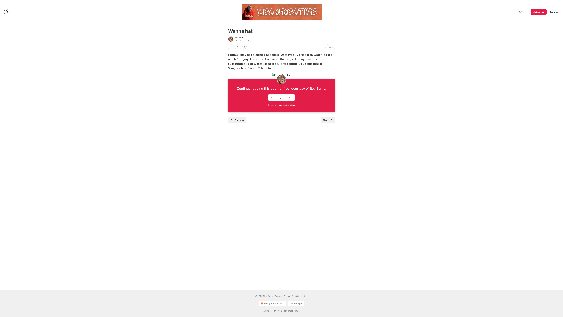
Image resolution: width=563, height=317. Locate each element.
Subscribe (538, 11)
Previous (239, 119)
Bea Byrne (240, 38)
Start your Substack (274, 303)
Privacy (278, 296)
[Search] (520, 12)
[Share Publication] (527, 12)
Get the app (296, 303)
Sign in (554, 11)
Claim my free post (281, 97)
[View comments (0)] (238, 47)
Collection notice (299, 296)
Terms (287, 296)
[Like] (231, 47)
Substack (267, 310)
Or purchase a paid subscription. (281, 105)
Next (325, 119)
